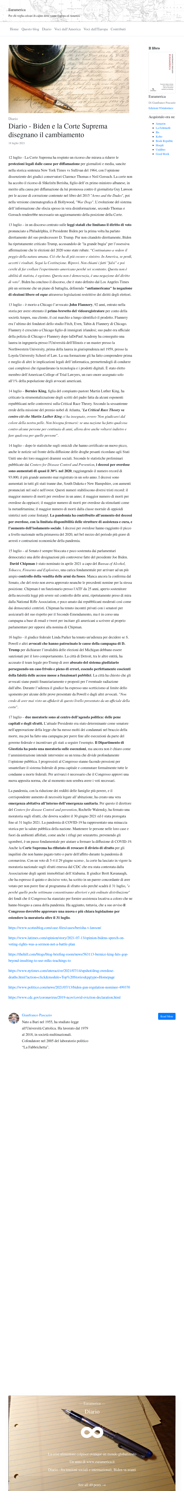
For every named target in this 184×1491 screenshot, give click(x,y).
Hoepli (160, 145)
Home (14, 29)
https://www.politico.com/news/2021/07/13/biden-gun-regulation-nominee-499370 (69, 987)
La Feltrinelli (163, 128)
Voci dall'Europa (96, 29)
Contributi (118, 29)
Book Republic (164, 141)
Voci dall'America (67, 29)
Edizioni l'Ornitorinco (161, 108)
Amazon (160, 123)
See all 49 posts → (92, 1484)
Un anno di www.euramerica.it (92, 1461)
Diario (46, 29)
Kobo (159, 136)
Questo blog (30, 29)
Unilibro (160, 149)
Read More (166, 1016)
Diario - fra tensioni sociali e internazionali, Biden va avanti (92, 1469)
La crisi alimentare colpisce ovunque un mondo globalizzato (92, 1453)
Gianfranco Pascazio (37, 1015)
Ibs (157, 132)
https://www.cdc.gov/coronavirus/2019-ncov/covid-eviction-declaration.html (64, 997)
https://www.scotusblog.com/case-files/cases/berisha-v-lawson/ (54, 927)
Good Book (162, 154)
